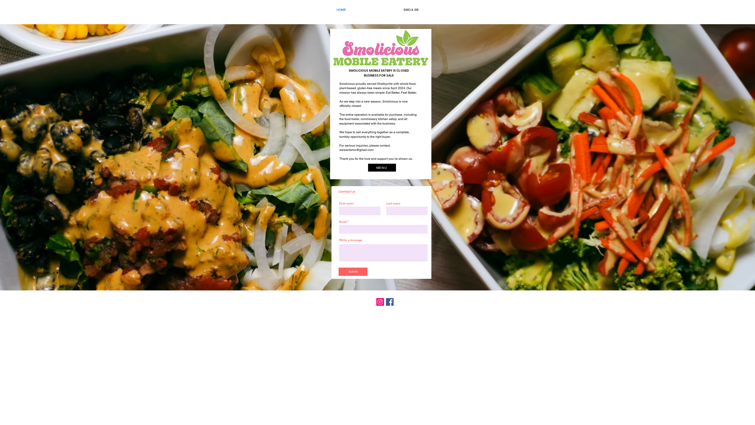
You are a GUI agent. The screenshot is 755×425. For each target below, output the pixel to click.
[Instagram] (380, 302)
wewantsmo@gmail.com (356, 150)
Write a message (350, 239)
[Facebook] (390, 302)
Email (343, 221)
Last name (393, 203)
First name (346, 203)
